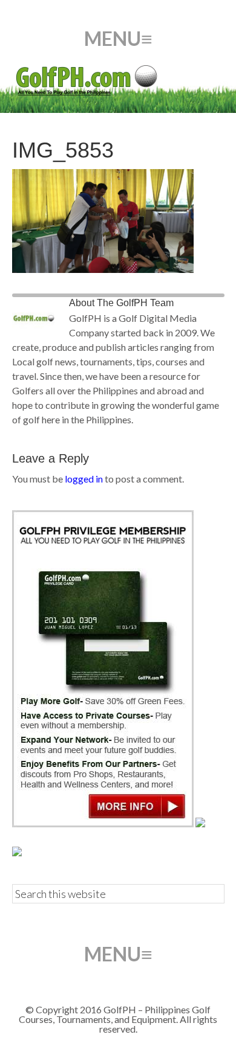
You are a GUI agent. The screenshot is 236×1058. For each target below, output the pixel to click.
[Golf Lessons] (17, 852)
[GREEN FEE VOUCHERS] (200, 823)
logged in (84, 478)
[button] (118, 38)
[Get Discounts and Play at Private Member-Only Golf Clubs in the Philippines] (103, 823)
